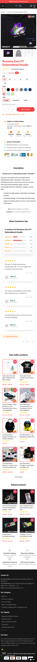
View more (18, 477)
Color (4, 86)
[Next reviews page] (33, 341)
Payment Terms (6, 619)
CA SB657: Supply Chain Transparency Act (14, 607)
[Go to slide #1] (8, 53)
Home (3, 12)
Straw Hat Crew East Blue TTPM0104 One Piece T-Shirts (8, 378)
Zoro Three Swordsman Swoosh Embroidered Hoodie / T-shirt (9, 507)
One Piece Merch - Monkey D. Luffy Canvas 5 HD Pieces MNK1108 (9, 465)
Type (3, 97)
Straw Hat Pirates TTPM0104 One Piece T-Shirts (27, 378)
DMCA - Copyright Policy (8, 604)
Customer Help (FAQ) (7, 627)
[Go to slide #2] (18, 53)
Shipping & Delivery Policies (9, 616)
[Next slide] (33, 32)
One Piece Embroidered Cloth (17, 12)
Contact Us (4, 624)
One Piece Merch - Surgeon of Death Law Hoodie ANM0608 (9, 437)
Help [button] (33, 659)
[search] (31, 6)
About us (4, 596)
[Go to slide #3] (29, 53)
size (3, 76)
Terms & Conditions (7, 599)
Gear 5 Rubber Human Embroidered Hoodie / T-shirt (27, 507)
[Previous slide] (4, 32)
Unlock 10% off (4, 653)
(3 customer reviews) (17, 69)
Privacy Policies (6, 602)
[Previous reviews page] (23, 341)
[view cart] (34, 6)
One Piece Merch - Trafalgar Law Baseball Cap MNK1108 (27, 465)
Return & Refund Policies (8, 622)
